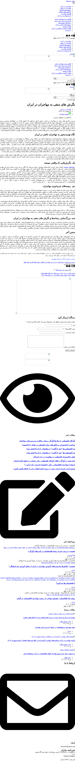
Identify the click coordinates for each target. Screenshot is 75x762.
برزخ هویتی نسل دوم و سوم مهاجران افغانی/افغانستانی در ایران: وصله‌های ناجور (49, 654)
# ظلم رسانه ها (40, 262)
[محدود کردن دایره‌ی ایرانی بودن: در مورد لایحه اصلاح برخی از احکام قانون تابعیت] (61, 614)
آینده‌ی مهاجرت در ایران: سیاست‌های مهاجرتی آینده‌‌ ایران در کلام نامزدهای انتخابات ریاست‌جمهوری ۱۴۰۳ (41, 640)
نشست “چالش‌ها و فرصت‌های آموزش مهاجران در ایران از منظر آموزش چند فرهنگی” (42, 566)
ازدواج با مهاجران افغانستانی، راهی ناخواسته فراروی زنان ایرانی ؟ (50, 465)
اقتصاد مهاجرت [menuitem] (66, 14)
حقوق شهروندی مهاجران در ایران (33, 578)
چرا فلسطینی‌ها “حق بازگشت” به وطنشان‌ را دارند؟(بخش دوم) (50, 449)
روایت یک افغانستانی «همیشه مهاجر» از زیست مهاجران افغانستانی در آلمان (46, 598)
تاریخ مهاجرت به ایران (51, 578)
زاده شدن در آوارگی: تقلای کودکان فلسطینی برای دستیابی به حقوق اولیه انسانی (44, 461)
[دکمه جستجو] (55, 78)
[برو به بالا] (74, 34)
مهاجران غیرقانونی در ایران (37, 579)
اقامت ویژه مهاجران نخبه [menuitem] (63, 19)
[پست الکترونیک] (67, 36)
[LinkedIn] (74, 266)
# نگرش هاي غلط (29, 262)
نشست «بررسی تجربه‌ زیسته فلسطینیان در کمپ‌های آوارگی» (51, 551)
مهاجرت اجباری (45, 547)
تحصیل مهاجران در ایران (67, 562)
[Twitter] (69, 36)
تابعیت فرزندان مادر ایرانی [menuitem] (62, 21)
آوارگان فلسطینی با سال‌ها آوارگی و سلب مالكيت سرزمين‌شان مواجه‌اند (47, 441)
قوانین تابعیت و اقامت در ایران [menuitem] (61, 28)
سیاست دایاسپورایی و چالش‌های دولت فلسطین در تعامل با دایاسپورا (48, 445)
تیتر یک (56, 562)
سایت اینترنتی (70, 332)
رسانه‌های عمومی (69, 167)
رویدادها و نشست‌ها (68, 547)
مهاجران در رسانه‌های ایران (55, 579)
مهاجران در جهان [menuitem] (65, 8)
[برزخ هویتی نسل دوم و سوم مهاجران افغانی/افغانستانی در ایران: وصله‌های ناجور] (67, 650)
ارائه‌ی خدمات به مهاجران (66, 578)
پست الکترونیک (69, 329)
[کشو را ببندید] (73, 3)
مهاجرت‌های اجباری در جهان (31, 547)
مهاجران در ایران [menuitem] (65, 6)
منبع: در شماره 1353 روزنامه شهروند (63, 259)
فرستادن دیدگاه (70, 350)
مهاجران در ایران (65, 109)
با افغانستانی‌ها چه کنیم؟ (65, 583)
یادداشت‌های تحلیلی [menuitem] (65, 12)
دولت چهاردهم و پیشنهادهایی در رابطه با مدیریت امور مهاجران (55, 627)
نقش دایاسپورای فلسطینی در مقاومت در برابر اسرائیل (54, 457)
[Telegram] (71, 36)
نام (73, 325)
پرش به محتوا (70, 1)
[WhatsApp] (69, 266)
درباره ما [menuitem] (68, 30)
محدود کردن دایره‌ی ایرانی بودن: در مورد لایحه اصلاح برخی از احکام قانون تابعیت (44, 469)
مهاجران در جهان (56, 547)
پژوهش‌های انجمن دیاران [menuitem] (63, 25)
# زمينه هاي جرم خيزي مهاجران (55, 262)
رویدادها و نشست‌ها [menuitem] (64, 23)
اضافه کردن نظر (69, 347)
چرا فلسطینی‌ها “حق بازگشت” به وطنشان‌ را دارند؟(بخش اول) (51, 453)
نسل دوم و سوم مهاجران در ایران (17, 579)
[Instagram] (74, 36)
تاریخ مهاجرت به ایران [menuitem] (64, 16)
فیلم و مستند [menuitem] (67, 26)
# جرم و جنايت (70, 262)
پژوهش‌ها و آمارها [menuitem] (65, 10)
